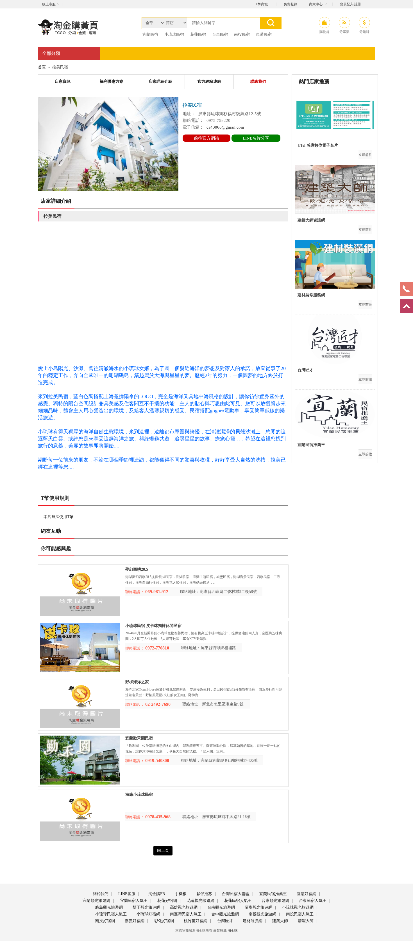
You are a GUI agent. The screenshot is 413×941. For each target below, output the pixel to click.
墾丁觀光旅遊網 (145, 907)
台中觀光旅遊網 (224, 914)
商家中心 (316, 4)
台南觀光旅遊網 (220, 907)
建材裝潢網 (252, 921)
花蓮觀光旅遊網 (200, 901)
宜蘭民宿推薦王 (272, 894)
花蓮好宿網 (166, 901)
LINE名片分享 (256, 138)
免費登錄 (290, 4)
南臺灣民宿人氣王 (185, 914)
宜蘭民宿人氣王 (133, 901)
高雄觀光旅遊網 (183, 907)
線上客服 (49, 4)
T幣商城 (262, 4)
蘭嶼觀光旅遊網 (258, 907)
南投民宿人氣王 (299, 914)
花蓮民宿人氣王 (237, 901)
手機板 (180, 894)
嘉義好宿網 (134, 921)
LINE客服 (126, 894)
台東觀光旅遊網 (274, 901)
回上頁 (163, 850)
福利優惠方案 (111, 81)
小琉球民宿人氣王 (110, 914)
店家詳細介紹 (160, 81)
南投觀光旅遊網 (262, 914)
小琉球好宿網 (147, 914)
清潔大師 (305, 921)
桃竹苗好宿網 (195, 921)
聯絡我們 (258, 81)
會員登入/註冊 (350, 4)
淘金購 (233, 931)
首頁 (42, 67)
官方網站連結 (209, 81)
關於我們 (100, 894)
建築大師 (279, 921)
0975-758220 (218, 120)
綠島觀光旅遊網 (108, 907)
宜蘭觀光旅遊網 (95, 901)
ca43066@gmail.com (225, 127)
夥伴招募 (203, 894)
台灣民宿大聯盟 (235, 894)
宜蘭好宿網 (306, 894)
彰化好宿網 (163, 921)
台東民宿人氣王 (312, 901)
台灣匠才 (224, 921)
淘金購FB (156, 894)
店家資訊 (63, 81)
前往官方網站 (206, 138)
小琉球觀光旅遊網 (297, 907)
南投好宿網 (104, 921)
